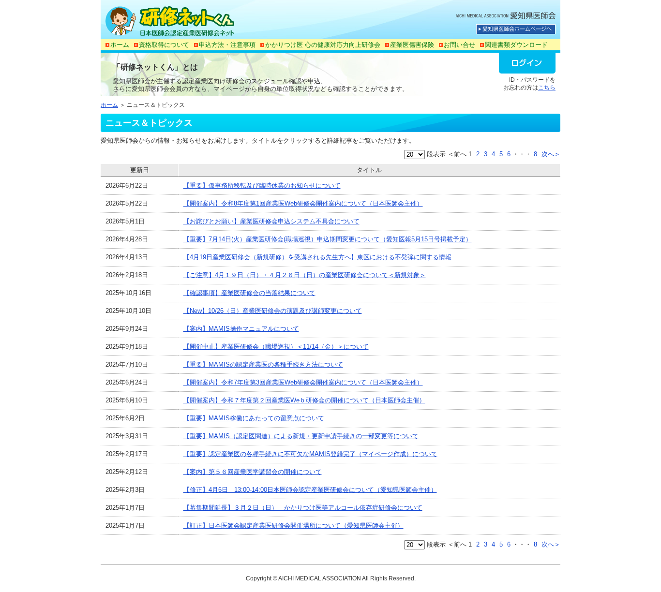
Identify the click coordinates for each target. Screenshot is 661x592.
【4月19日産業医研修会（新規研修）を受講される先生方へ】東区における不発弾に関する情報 (317, 257)
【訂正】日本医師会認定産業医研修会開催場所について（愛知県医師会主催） (293, 525)
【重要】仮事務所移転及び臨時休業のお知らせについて (262, 185)
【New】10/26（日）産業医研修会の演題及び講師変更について (272, 310)
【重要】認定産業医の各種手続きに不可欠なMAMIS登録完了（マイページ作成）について (310, 454)
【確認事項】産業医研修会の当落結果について (249, 292)
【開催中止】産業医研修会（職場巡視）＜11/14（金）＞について (276, 346)
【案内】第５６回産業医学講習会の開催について (252, 471)
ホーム (119, 44)
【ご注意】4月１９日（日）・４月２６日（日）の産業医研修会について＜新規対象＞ (304, 275)
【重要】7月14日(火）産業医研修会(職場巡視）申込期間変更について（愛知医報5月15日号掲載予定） (327, 239)
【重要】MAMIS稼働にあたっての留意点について (253, 418)
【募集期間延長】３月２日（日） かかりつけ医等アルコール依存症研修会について (302, 507)
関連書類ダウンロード (516, 44)
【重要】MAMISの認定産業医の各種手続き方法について (263, 364)
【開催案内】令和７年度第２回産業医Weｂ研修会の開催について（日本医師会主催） (304, 400)
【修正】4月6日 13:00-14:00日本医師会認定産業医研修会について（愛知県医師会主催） (310, 489)
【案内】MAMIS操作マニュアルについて (241, 328)
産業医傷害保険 (412, 44)
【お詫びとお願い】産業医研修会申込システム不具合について (271, 221)
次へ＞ (550, 154)
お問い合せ (459, 44)
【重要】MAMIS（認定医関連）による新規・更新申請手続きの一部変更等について (301, 436)
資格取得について (164, 44)
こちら (547, 87)
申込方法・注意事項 (227, 44)
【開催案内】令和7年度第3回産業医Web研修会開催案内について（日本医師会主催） (303, 382)
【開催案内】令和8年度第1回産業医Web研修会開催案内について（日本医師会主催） (303, 203)
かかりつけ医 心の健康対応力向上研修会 (322, 44)
